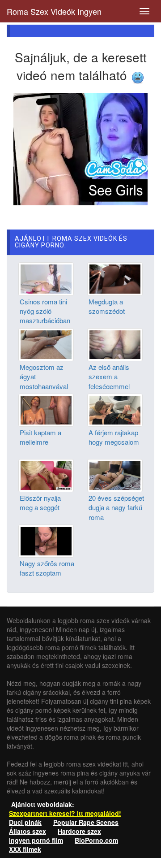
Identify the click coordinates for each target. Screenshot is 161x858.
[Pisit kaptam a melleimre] (46, 408)
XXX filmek (25, 849)
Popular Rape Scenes (86, 822)
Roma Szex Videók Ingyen (54, 11)
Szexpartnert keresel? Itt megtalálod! (65, 813)
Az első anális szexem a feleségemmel (109, 376)
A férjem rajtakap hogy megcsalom (114, 437)
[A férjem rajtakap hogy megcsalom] (115, 408)
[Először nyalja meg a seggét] (46, 474)
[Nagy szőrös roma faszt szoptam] (46, 540)
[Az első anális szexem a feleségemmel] (115, 343)
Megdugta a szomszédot (107, 306)
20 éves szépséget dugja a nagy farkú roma (116, 507)
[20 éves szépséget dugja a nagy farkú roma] (115, 474)
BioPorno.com (96, 840)
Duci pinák (25, 822)
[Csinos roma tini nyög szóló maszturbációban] (46, 277)
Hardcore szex (79, 831)
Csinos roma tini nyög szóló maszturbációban (45, 311)
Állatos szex (27, 831)
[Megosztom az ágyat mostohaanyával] (46, 343)
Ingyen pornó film (36, 840)
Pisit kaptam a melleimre (40, 437)
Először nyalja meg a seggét (40, 502)
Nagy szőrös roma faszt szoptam (47, 568)
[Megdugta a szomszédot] (115, 277)
